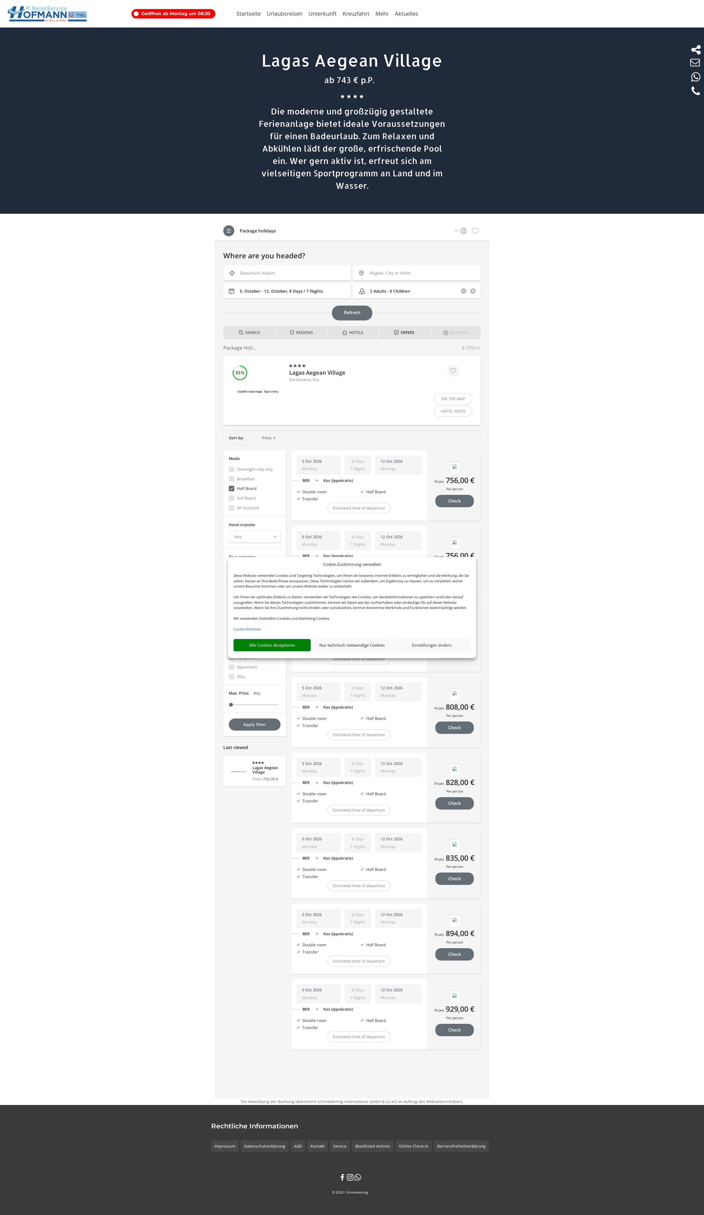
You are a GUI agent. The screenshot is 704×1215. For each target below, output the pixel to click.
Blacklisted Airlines (372, 1146)
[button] (179, 14)
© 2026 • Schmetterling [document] (350, 1192)
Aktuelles (406, 14)
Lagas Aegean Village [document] (352, 60)
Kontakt (317, 1146)
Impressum (225, 1146)
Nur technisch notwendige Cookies (352, 645)
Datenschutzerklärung (264, 1146)
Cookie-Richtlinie (247, 629)
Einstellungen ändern (432, 645)
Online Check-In (413, 1146)
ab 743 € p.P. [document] (349, 80)
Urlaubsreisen (284, 14)
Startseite (249, 14)
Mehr (382, 14)
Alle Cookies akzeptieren (272, 645)
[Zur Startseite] (47, 14)
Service (339, 1146)
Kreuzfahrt (356, 14)
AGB (298, 1146)
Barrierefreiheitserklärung (461, 1146)
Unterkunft (323, 14)
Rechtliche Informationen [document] (254, 1126)
